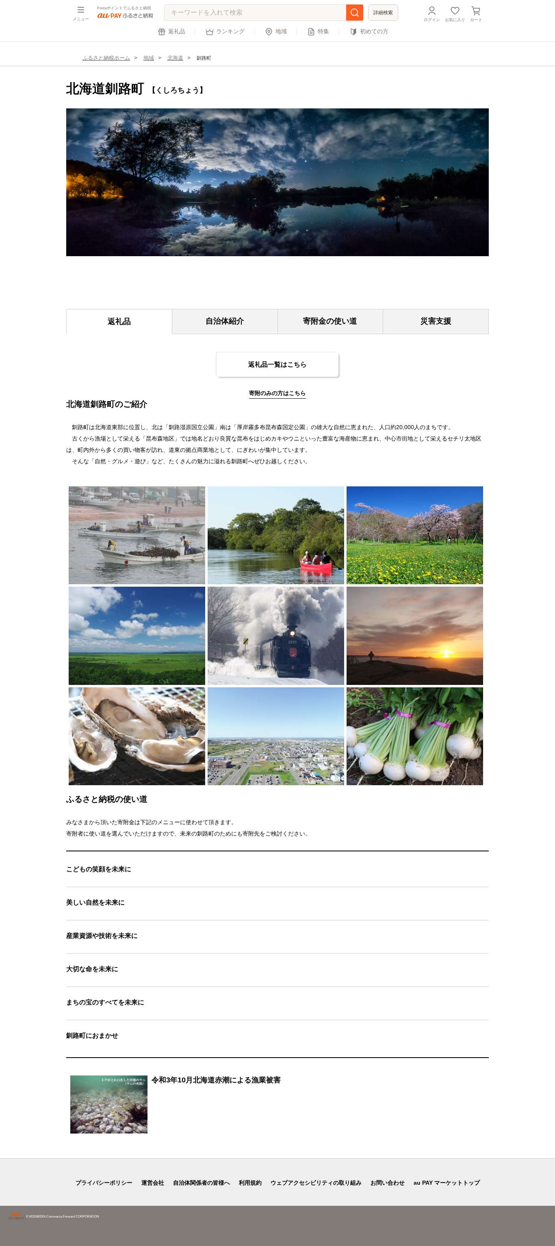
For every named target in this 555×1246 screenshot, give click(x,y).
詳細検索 (383, 12)
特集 (323, 31)
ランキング (230, 31)
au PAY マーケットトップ (447, 1182)
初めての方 (374, 31)
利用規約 (250, 1182)
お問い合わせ (388, 1182)
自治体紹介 (225, 321)
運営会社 (152, 1182)
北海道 (175, 58)
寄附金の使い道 (330, 321)
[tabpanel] (277, 182)
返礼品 (176, 31)
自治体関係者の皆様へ (201, 1182)
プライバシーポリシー (104, 1182)
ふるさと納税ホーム (106, 58)
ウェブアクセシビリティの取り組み (316, 1182)
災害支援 (436, 321)
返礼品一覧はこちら (277, 364)
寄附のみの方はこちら (277, 393)
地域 (281, 31)
